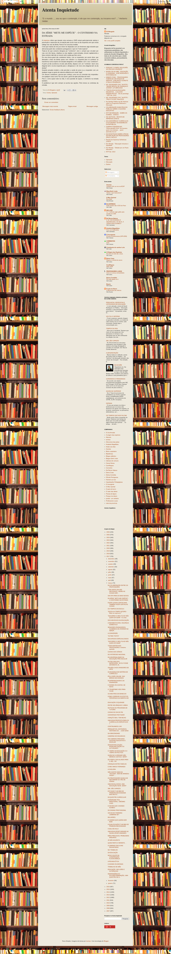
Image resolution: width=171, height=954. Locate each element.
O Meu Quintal (111, 197)
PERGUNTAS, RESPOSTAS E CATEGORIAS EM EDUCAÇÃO (116, 303)
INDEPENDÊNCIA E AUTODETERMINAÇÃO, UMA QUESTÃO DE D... (118, 875)
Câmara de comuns (112, 461)
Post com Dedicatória (112, 230)
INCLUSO (109, 210)
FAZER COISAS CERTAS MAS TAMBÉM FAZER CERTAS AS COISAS (118, 604)
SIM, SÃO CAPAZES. (114, 788)
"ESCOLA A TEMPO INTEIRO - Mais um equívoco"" (117, 612)
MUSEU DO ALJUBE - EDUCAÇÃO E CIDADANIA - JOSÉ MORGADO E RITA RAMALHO (117, 73)
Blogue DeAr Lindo (112, 458)
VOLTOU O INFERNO (113, 316)
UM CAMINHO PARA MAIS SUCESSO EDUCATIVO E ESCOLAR (116, 740)
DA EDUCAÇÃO (113, 852)
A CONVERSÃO (113, 633)
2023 (108, 540)
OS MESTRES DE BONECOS (117, 694)
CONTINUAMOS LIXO (115, 726)
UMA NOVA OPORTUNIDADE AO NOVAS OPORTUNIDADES (118, 832)
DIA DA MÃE (118, 365)
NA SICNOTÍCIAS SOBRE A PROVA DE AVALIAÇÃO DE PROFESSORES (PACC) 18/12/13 (117, 135)
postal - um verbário (112, 498)
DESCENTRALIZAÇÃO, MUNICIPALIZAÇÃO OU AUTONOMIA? (116, 746)
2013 (108, 895)
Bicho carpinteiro (111, 451)
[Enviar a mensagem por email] (68, 90)
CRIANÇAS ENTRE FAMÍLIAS (117, 764)
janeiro (110, 883)
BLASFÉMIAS (110, 204)
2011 (108, 900)
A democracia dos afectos (113, 290)
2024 (108, 537)
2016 (108, 886)
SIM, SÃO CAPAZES (112, 340)
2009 (108, 905)
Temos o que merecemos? (114, 193)
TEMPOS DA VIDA (112, 328)
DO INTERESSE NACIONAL (116, 654)
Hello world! (109, 266)
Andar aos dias (110, 447)
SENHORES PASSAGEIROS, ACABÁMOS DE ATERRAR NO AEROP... (118, 628)
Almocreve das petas (112, 442)
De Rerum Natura (112, 218)
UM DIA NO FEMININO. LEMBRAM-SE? (115, 813)
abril (109, 580)
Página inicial (72, 106)
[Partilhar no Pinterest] (75, 90)
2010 (108, 903)
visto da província (111, 503)
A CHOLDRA (112, 769)
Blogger (106, 941)
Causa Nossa (110, 463)
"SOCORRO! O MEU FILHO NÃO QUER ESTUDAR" (118, 642)
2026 (108, 532)
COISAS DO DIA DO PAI (115, 712)
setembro (111, 567)
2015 (108, 889)
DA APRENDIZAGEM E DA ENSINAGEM (116, 681)
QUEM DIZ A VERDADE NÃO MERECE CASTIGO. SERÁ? (117, 756)
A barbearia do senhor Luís (115, 247)
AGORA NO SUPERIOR (113, 391)
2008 (108, 908)
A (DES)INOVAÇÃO (112, 353)
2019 (108, 551)
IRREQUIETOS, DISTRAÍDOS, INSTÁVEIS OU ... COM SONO (118, 730)
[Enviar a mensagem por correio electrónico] (64, 90)
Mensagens (110, 172)
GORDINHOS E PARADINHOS (115, 379)
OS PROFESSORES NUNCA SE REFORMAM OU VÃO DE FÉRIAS (118, 779)
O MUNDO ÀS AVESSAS (115, 864)
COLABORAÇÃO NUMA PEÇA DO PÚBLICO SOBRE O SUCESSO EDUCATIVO (116, 108)
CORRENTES (110, 241)
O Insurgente (110, 234)
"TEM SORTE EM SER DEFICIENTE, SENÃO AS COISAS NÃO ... (116, 591)
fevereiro (111, 880)
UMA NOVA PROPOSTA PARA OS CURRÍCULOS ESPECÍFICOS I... (118, 722)
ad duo (108, 439)
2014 (108, 892)
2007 (108, 911)
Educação (109, 162)
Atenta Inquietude (60, 9)
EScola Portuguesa (112, 477)
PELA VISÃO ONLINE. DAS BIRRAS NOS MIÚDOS (116, 677)
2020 (108, 548)
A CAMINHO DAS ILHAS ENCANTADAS (115, 846)
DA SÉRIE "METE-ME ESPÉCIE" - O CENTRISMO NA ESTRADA (118, 599)
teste (107, 242)
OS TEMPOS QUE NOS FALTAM (116, 415)
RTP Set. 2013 (110, 152)
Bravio (108, 284)
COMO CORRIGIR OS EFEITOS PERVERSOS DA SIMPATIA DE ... (118, 698)
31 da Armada (110, 432)
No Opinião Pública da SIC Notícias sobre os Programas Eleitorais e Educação (117, 103)
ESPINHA (109, 403)
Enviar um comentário (51, 102)
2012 (108, 897)
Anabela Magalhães (113, 228)
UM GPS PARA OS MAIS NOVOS (118, 595)
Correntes (109, 468)
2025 (108, 534)
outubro (110, 564)
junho (110, 575)
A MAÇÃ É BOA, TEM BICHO (117, 717)
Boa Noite (109, 199)
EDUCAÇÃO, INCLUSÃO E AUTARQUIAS (116, 870)
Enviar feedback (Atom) (57, 109)
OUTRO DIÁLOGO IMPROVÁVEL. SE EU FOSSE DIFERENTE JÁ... (118, 663)
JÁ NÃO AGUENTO (114, 840)
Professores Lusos (112, 501)
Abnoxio (108, 437)
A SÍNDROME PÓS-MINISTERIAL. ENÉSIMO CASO (116, 801)
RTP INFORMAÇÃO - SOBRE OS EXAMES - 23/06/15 (116, 113)
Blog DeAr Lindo (112, 191)
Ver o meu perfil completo (112, 40)
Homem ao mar (111, 479)
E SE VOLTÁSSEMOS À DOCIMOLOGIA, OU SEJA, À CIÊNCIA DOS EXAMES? (115, 221)
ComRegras (110, 265)
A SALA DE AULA (113, 829)
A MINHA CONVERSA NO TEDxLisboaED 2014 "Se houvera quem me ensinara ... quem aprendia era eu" (116, 129)
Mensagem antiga (92, 106)
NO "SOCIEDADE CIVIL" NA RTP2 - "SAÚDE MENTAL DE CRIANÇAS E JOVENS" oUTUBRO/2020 (117, 86)
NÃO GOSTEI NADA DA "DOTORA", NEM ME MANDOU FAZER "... (118, 773)
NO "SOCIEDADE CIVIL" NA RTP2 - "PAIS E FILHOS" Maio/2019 (117, 98)
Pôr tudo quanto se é (112, 279)
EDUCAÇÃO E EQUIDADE (116, 702)
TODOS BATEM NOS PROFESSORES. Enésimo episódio (117, 647)
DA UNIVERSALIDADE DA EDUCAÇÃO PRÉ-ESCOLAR (117, 658)
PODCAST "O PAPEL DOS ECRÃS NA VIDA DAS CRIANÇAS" (117, 68)
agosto (110, 569)
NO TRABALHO (113, 850)
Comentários (111, 176)
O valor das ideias (111, 491)
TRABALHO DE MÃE (114, 867)
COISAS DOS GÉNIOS (115, 652)
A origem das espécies (113, 435)
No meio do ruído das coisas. (114, 254)
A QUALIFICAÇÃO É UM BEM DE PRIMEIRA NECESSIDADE (118, 825)
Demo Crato (110, 258)
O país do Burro (111, 289)
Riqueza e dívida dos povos (114, 260)
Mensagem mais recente (50, 106)
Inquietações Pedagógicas (114, 482)
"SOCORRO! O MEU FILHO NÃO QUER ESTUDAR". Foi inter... (118, 616)
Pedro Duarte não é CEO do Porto (116, 205)
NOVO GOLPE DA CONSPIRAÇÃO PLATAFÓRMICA (114, 857)
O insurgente (110, 484)
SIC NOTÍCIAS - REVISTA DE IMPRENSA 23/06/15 (115, 117)
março (110, 583)
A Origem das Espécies (114, 252)
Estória (49, 92)
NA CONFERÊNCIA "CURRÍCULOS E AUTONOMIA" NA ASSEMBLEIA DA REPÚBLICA (117, 122)
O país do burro (111, 489)
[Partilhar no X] (72, 90)
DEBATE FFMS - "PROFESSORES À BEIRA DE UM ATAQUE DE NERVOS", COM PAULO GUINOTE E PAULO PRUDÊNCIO (117, 79)
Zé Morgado (110, 31)
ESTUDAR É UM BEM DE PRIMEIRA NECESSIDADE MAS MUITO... (117, 792)
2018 (108, 553)
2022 (108, 543)
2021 (108, 545)
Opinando (54, 92)
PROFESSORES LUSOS (114, 271)
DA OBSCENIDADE (114, 733)
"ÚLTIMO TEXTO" (113, 636)
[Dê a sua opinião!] (70, 90)
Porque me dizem (111, 496)
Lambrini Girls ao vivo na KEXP (115, 186)
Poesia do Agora (111, 494)
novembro (111, 561)
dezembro (111, 559)
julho (110, 572)
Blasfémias (109, 454)
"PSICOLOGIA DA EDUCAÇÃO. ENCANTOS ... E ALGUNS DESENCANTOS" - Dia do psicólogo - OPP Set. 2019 (117, 92)
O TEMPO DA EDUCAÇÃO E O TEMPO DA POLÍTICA (117, 751)
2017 (108, 556)
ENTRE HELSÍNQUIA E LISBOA (118, 705)
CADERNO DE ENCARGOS (116, 736)
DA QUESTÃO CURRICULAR (117, 797)
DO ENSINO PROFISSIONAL (117, 810)
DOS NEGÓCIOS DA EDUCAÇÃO (118, 620)
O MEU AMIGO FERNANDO (116, 766)
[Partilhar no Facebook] (73, 90)
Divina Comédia (111, 277)
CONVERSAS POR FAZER (116, 715)
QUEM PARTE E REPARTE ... (117, 843)
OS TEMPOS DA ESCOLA (116, 609)
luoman (88, 941)
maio (110, 577)
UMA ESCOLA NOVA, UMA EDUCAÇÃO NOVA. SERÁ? (117, 785)
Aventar (109, 185)
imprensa (46, 40)
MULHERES (111, 817)
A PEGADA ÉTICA (113, 861)
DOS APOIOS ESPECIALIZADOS (118, 639)
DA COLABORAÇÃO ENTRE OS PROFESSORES (118, 586)
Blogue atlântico (111, 456)
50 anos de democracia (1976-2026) (116, 236)
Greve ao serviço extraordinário (115, 273)
